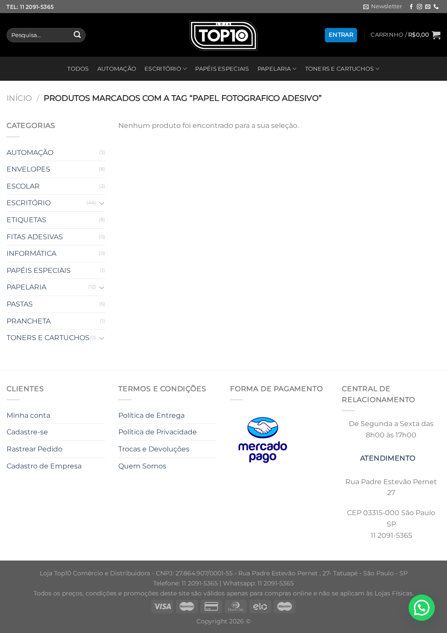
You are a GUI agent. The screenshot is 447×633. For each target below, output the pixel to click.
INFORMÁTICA (31, 253)
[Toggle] (101, 203)
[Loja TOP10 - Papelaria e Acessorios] (223, 35)
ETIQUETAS (26, 220)
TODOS (78, 68)
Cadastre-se (27, 432)
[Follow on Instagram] (419, 7)
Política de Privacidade (157, 432)
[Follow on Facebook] (411, 7)
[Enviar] (77, 35)
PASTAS (20, 304)
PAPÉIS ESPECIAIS (222, 68)
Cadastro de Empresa (44, 466)
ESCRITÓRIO (162, 68)
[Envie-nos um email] (427, 7)
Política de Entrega (151, 415)
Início (19, 98)
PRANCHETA (29, 321)
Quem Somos (142, 466)
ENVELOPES (28, 169)
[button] (422, 608)
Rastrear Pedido (34, 449)
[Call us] (436, 7)
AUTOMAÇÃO (116, 68)
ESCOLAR (23, 186)
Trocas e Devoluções (153, 449)
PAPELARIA (274, 68)
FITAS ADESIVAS (35, 237)
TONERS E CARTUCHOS (339, 68)
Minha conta (28, 415)
